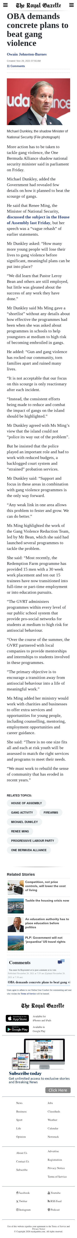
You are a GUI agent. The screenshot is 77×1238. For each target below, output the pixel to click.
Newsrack (53, 1137)
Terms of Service (28, 993)
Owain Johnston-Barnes (27, 54)
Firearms (51, 812)
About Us (21, 1153)
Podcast (55, 1210)
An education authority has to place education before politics (47, 923)
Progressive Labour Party (32, 841)
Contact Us (22, 1161)
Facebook (24, 1193)
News (19, 1103)
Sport (19, 1120)
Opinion (21, 1137)
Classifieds (54, 1111)
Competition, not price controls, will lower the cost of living (45, 886)
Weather (52, 1120)
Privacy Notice (56, 1168)
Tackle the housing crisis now (47, 900)
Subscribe (22, 1170)
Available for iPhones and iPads (42, 1018)
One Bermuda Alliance (29, 850)
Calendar (53, 1128)
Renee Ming (20, 831)
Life (18, 1128)
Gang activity (22, 812)
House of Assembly (26, 803)
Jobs (50, 1103)
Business (21, 1111)
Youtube (55, 1193)
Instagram (25, 1210)
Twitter (22, 1201)
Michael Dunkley (24, 822)
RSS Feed (56, 1201)
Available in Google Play (39, 1029)
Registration (55, 1160)
